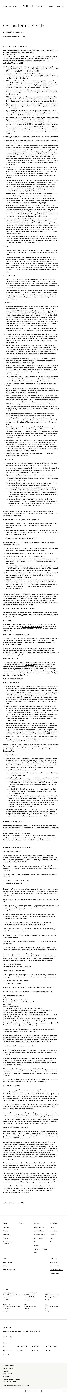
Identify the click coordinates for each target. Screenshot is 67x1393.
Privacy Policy (29, 664)
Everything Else (54, 1266)
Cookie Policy (7, 1373)
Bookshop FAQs (54, 1273)
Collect (51, 6)
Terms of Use (7, 1376)
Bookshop (53, 1258)
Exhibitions (12, 6)
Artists (5, 6)
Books (58, 6)
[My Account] (63, 6)
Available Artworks (39, 1231)
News (5, 1258)
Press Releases (7, 1262)
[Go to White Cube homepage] (33, 6)
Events (5, 1266)
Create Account (39, 1227)
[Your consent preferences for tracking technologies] (64, 1390)
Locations (6, 1227)
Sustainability (7, 1234)
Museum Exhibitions (9, 1269)
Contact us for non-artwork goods (17, 880)
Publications (53, 1262)
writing (49, 127)
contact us (48, 369)
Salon (36, 1242)
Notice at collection (33, 1391)
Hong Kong (53, 1231)
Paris (51, 1238)
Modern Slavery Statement (11, 1379)
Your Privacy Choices (9, 1382)
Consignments (38, 1238)
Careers (5, 1231)
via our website (26, 1138)
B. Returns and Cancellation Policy (14, 36)
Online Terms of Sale (40, 1249)
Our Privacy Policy (33, 265)
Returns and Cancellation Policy (32, 626)
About (5, 1223)
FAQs (35, 1252)
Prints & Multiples (39, 1234)
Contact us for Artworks (14, 883)
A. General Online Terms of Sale (13, 32)
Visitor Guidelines (8, 1368)
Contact (5, 1238)
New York (53, 1234)
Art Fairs (36, 1245)
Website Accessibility (9, 1365)
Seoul (51, 1242)
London (52, 1227)
